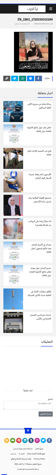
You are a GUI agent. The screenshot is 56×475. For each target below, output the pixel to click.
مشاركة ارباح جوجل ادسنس (23, 449)
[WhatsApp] (22, 78)
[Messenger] (30, 78)
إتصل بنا (21, 454)
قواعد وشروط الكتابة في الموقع (21, 459)
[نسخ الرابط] (6, 78)
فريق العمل (39, 449)
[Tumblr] (31, 440)
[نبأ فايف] (32, 8)
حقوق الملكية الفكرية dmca (36, 454)
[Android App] (12, 440)
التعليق (50, 399)
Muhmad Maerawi (41, 24)
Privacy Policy (39, 459)
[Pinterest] (18, 440)
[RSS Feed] (6, 440)
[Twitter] (14, 78)
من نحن (13, 454)
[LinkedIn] (25, 440)
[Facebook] (38, 78)
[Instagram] (37, 440)
